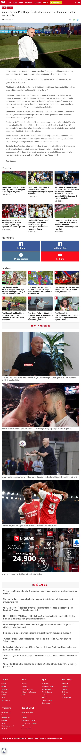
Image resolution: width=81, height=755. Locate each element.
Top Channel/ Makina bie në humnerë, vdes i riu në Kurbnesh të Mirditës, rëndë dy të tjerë (13, 316)
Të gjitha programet (7, 726)
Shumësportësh (47, 700)
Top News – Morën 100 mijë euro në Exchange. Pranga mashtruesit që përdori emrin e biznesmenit (40, 290)
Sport (20, 2)
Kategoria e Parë (47, 689)
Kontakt (24, 717)
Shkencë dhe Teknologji (29, 692)
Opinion (24, 684)
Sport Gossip (46, 703)
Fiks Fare (4, 720)
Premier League (47, 692)
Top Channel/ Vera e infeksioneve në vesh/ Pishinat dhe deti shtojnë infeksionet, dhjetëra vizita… (67, 316)
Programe (37, 2)
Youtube (46, 2)
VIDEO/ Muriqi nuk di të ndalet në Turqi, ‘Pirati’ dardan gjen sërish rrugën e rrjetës (14, 190)
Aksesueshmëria (27, 728)
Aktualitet (4, 689)
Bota (24, 679)
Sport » (7, 168)
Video (15, 2)
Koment (24, 686)
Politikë (3, 684)
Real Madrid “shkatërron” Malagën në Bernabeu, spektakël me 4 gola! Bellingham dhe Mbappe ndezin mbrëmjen (38, 226)
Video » (7, 268)
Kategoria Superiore (48, 686)
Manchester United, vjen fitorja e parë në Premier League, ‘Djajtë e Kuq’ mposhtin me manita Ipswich (13, 224)
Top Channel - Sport (60, 248)
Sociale (3, 695)
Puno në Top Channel (28, 720)
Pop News (28, 2)
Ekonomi (4, 692)
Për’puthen (4, 715)
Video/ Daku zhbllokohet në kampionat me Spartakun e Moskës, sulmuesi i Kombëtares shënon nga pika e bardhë (66, 226)
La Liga (44, 695)
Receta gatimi (66, 697)
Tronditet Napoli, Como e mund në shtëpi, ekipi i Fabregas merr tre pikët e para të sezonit (40, 192)
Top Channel (21, 248)
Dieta (63, 695)
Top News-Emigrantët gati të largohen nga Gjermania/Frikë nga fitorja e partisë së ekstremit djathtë (40, 316)
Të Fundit (10, 7)
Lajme (9, 2)
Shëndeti (65, 692)
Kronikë (3, 686)
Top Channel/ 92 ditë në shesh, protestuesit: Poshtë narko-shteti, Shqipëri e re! (67, 289)
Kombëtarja (45, 684)
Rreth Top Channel (27, 712)
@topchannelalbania (21, 259)
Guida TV (4, 729)
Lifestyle (65, 686)
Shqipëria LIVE (5, 717)
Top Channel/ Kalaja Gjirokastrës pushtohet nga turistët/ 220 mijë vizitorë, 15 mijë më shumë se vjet (13, 290)
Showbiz (65, 684)
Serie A (44, 697)
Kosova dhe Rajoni (27, 689)
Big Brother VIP (6, 712)
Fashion (64, 689)
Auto (23, 695)
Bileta (23, 715)
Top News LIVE (56, 2)
